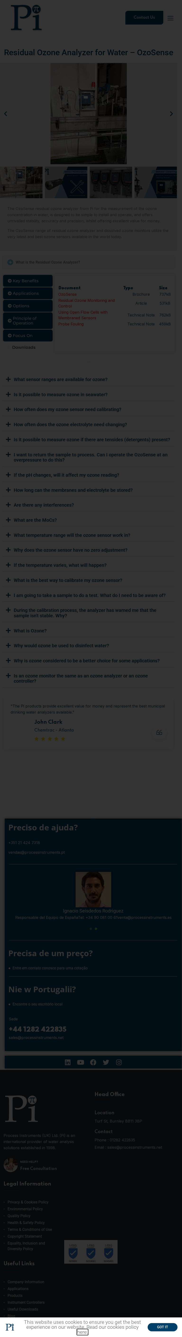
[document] (91, 668)
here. (82, 1332)
